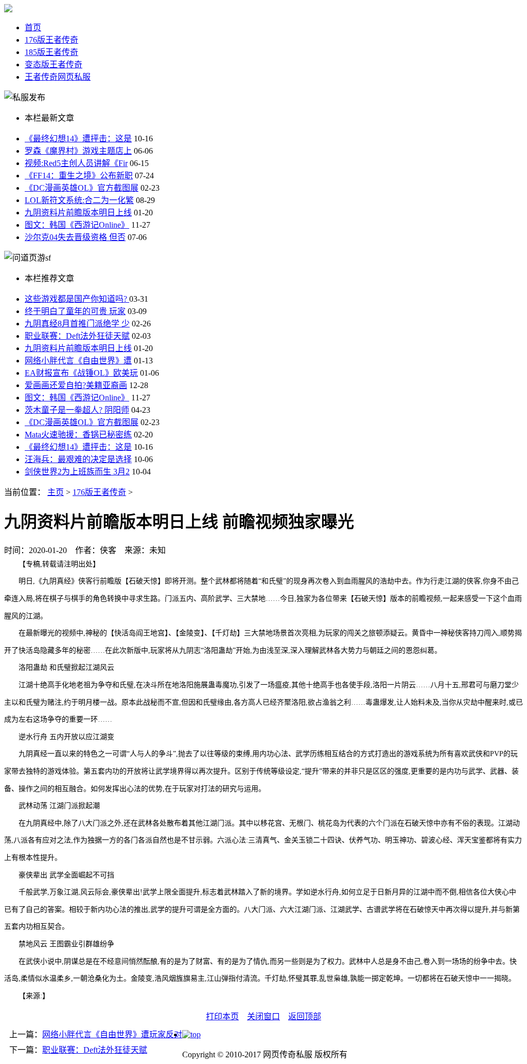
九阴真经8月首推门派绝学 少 (77, 323)
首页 (33, 27)
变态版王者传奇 (53, 64)
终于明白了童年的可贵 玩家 (75, 311)
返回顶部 (304, 1016)
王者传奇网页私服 (58, 76)
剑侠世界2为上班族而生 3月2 (77, 471)
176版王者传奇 (51, 39)
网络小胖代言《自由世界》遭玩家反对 (112, 1034)
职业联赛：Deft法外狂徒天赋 (77, 336)
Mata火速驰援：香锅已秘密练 (78, 434)
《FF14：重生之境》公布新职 (79, 175)
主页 (55, 492)
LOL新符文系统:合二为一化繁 (79, 200)
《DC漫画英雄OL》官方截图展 (81, 188)
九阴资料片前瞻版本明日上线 (78, 212)
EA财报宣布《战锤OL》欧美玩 (81, 373)
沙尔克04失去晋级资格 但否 (75, 237)
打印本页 (222, 1016)
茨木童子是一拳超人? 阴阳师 (77, 410)
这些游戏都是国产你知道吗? (77, 299)
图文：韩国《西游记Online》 (77, 225)
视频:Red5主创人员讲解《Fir (76, 163)
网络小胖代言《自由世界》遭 (78, 360)
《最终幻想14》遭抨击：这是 (78, 138)
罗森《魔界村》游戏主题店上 (78, 150)
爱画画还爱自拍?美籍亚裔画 (76, 385)
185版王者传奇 (51, 52)
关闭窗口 (263, 1016)
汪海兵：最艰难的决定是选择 (78, 459)
